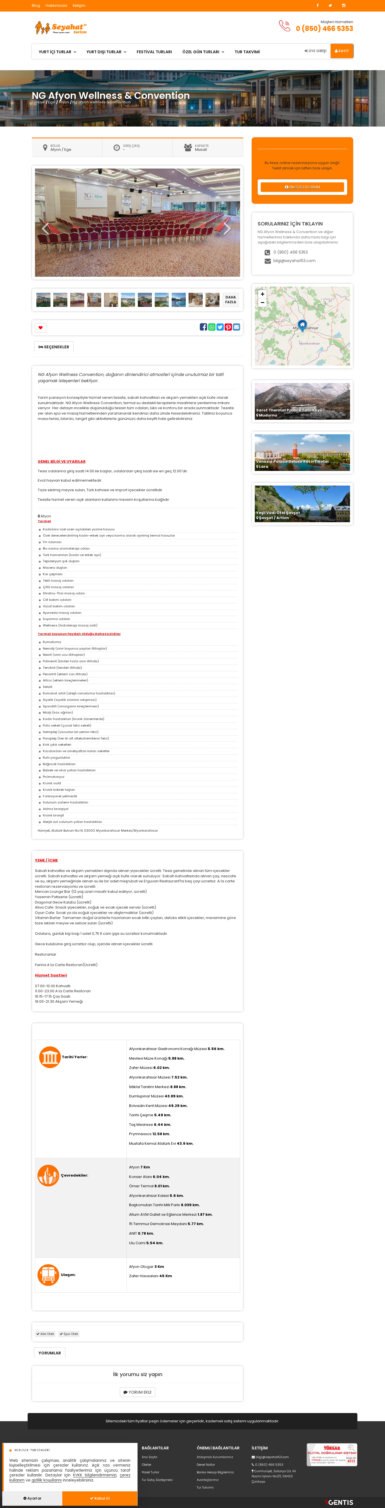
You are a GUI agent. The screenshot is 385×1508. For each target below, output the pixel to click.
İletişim (79, 5)
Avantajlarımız (208, 1480)
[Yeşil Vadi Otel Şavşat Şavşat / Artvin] (302, 503)
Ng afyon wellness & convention (101, 102)
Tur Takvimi (205, 1487)
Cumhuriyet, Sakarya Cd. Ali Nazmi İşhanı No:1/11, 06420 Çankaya (274, 1476)
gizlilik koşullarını (47, 1480)
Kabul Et (102, 1498)
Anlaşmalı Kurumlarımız (215, 1457)
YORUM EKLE (139, 1392)
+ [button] (262, 294)
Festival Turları (154, 52)
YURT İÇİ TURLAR (55, 52)
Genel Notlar (206, 1464)
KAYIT (343, 51)
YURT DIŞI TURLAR (104, 52)
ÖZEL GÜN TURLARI (200, 52)
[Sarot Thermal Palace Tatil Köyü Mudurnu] (302, 401)
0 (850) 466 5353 (324, 28)
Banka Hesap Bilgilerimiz (215, 1472)
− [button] (262, 302)
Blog (36, 5)
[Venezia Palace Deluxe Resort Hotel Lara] (302, 452)
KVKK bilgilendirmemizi (94, 1475)
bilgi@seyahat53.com (294, 260)
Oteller (146, 1464)
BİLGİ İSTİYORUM (304, 187)
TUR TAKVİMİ (247, 52)
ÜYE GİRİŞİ (317, 51)
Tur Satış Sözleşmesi (157, 1480)
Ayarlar (33, 1498)
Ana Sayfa (149, 1457)
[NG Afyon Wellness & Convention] (43, 299)
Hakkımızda (56, 5)
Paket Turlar (150, 1472)
